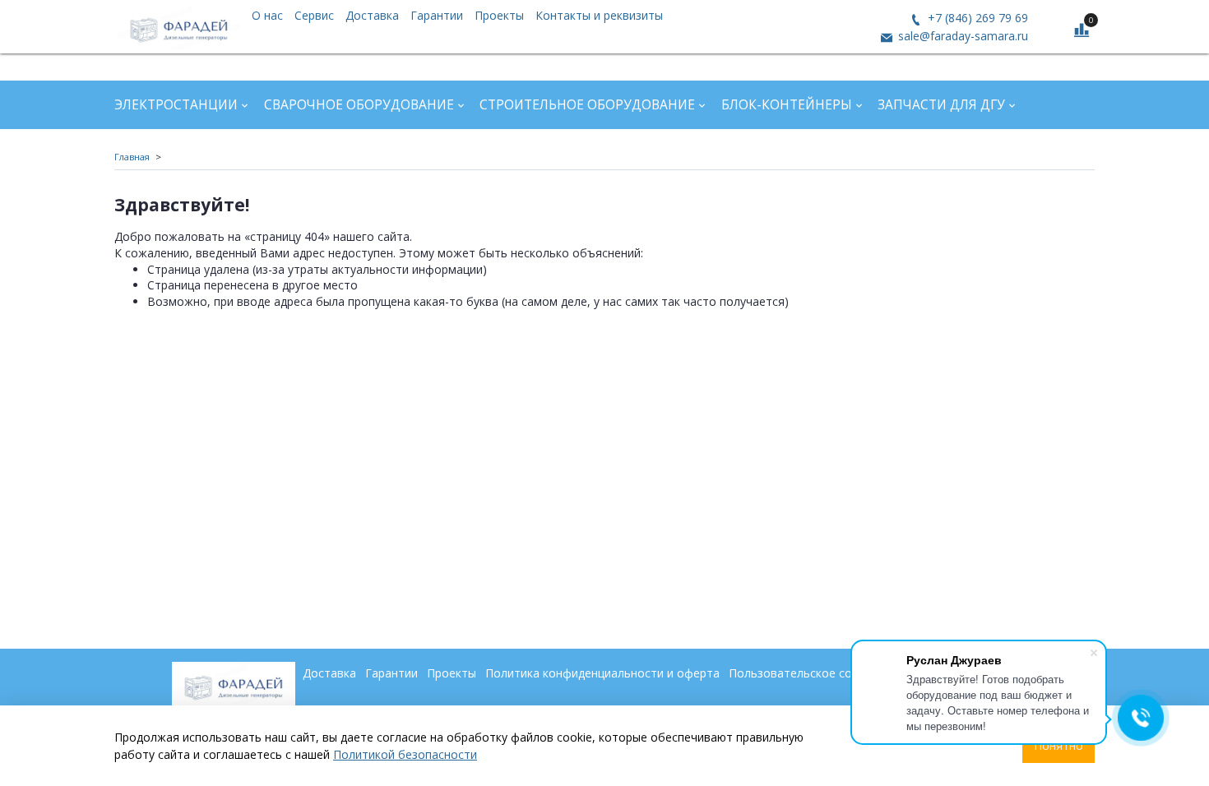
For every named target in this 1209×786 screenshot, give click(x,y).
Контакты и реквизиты (599, 15)
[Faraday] (179, 26)
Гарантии (436, 15)
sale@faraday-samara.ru (961, 36)
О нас (267, 15)
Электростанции (176, 104)
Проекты (499, 15)
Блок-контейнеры (786, 104)
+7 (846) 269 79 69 (976, 17)
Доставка (372, 15)
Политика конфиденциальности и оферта (602, 673)
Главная (132, 156)
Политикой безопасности (405, 754)
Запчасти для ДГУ (941, 104)
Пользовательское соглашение (817, 673)
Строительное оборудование (587, 104)
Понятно (1058, 745)
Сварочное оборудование (359, 104)
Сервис (314, 15)
